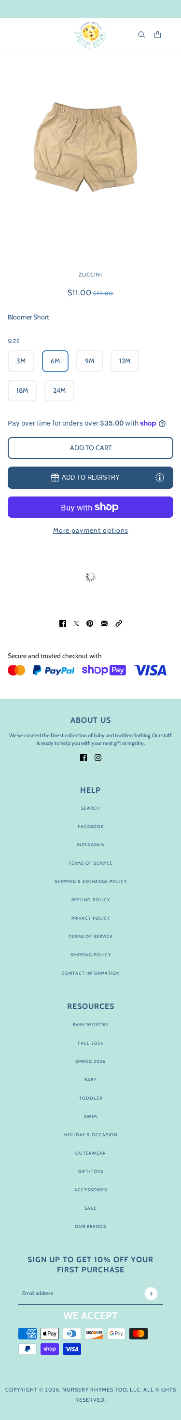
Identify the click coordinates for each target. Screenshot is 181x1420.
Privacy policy (90, 918)
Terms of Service (91, 863)
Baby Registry (91, 1024)
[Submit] (150, 1293)
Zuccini (90, 274)
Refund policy (90, 899)
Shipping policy (90, 954)
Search (90, 808)
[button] (118, 623)
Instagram (90, 844)
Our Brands (90, 1226)
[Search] (142, 34)
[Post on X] (76, 623)
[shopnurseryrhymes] (90, 34)
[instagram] (98, 757)
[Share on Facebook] (63, 623)
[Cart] (157, 34)
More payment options (90, 530)
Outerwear (90, 1153)
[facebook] (83, 757)
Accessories (90, 1189)
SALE (90, 1208)
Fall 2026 (90, 1043)
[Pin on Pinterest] (90, 623)
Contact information (91, 973)
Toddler (90, 1098)
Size (14, 341)
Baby (90, 1079)
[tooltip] (159, 477)
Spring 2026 (90, 1061)
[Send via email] (104, 623)
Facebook (91, 826)
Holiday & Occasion (90, 1134)
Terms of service (91, 936)
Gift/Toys (90, 1171)
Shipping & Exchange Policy (91, 881)
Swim (90, 1116)
